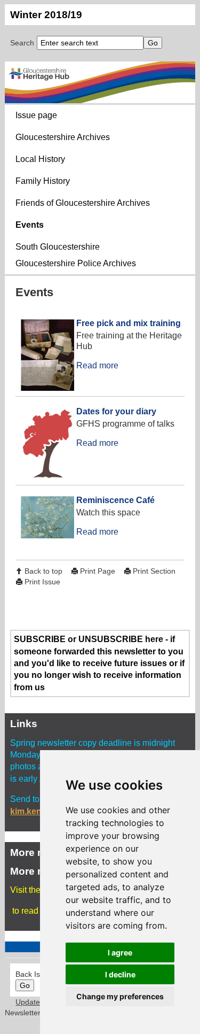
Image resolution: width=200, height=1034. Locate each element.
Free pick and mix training (128, 323)
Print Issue (42, 581)
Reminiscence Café (115, 500)
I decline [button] (120, 974)
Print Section (154, 571)
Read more (97, 365)
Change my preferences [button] (120, 996)
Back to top (43, 571)
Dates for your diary (116, 411)
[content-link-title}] (43, 356)
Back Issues (35, 974)
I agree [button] (120, 952)
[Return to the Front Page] (100, 82)
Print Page (97, 571)
